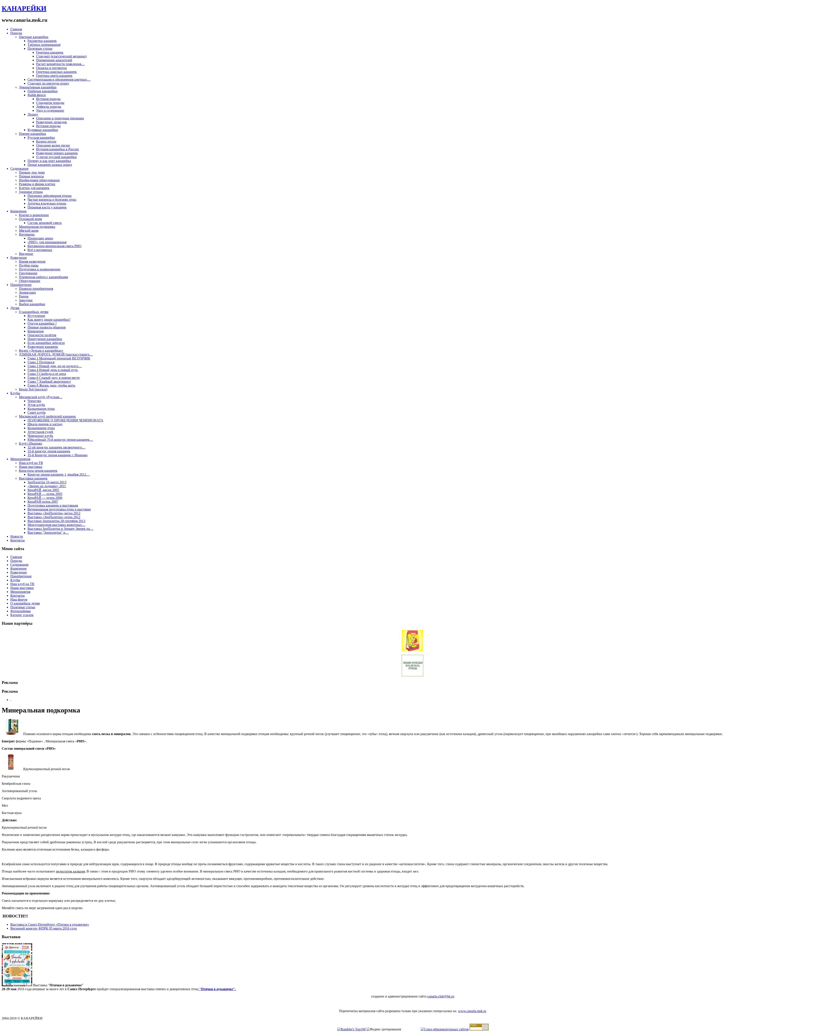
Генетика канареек (49, 52)
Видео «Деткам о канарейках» (41, 350)
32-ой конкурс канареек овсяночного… (56, 447)
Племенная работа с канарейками (43, 277)
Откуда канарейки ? (42, 323)
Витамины (27, 234)
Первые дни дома (32, 172)
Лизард (33, 114)
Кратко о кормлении (34, 215)
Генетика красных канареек (56, 72)
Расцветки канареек (42, 41)
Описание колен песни (53, 145)
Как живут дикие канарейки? (49, 319)
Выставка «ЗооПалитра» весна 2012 (54, 513)
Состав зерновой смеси (45, 223)
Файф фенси (37, 95)
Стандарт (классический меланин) (61, 56)
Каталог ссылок (22, 615)
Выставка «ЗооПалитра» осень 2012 (54, 517)
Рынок (24, 296)
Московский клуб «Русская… (40, 397)
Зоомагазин (27, 292)
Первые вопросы (31, 176)
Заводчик (26, 300)
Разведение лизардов (51, 122)
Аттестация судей (40, 432)
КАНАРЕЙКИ (24, 8)
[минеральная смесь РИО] (12, 769)
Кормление (18, 211)
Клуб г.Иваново (30, 443)
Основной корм (30, 219)
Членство (34, 401)
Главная (16, 29)
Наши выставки (30, 467)
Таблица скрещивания (44, 44)
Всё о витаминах (40, 250)
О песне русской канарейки (56, 157)
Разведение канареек (43, 346)
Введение (26, 254)
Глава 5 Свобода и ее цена (47, 374)
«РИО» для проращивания (47, 242)
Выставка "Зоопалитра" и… (48, 532)
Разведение (18, 257)
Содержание (19, 168)
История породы (48, 99)
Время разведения (32, 261)
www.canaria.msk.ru (472, 1011)
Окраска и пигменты (51, 68)
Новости (16, 536)
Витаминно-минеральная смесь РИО (54, 246)
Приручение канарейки (45, 339)
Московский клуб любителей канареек (47, 416)
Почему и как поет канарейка (49, 161)
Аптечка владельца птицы (47, 203)
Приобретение (21, 285)
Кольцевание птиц (41, 408)
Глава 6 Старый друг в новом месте (54, 377)
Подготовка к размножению (39, 269)
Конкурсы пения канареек (38, 470)
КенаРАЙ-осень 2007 (43, 501)
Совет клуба (37, 412)
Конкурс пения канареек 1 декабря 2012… (59, 474)
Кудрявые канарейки (43, 130)
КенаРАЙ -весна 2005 (43, 490)
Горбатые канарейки (43, 91)
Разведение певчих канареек (57, 153)
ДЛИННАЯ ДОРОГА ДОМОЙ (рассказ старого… (56, 354)
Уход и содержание (50, 110)
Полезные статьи (40, 48)
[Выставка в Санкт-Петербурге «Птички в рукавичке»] (17, 985)
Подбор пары (28, 265)
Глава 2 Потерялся (41, 362)
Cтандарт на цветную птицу (48, 83)
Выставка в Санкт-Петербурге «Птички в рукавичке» (49, 924)
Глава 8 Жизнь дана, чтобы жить (51, 385)
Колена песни (46, 141)
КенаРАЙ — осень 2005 (45, 494)
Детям (14, 308)
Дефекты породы (48, 106)
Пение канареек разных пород (50, 165)
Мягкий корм (28, 230)
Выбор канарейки (32, 304)
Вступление (36, 316)
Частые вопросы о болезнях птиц (52, 199)
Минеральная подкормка (37, 226)
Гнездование (28, 273)
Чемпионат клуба (40, 436)
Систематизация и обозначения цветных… (59, 79)
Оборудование (29, 281)
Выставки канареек (33, 478)
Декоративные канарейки (38, 87)
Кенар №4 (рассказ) (33, 389)
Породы (16, 33)
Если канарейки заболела (46, 343)
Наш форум (18, 599)
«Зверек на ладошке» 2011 (47, 486)
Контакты (17, 540)
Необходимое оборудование (39, 180)
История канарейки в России (57, 149)
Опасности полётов (42, 335)
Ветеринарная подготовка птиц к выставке (59, 509)
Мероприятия (20, 459)
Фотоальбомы (20, 611)
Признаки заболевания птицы (50, 195)
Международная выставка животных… (56, 525)
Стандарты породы (50, 103)
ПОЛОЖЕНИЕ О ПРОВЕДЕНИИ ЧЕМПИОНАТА (65, 420)
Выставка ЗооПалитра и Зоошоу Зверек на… (60, 528)
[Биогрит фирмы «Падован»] (12, 734)
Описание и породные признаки (60, 118)
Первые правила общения (47, 327)
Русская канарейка (41, 137)
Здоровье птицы (31, 192)
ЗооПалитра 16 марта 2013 (47, 482)
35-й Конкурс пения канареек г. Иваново (57, 455)
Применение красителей (54, 60)
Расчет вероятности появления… (60, 64)
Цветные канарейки (33, 37)
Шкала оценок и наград (45, 424)
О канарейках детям (33, 312)
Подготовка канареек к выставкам (53, 505)
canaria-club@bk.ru (440, 996)
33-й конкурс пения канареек (49, 451)
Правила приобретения (36, 288)
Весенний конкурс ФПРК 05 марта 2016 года (43, 928)
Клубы (15, 393)
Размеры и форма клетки (37, 184)
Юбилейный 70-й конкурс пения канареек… (60, 439)
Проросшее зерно (40, 238)
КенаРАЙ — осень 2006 (45, 498)
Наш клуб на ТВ (31, 463)
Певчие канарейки (32, 134)
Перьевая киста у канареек (47, 207)
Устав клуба (36, 405)
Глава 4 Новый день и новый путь (53, 370)
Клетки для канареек (34, 188)
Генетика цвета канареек (54, 75)
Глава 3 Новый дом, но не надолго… (55, 366)
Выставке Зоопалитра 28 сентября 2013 (56, 521)
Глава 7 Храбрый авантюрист (49, 381)
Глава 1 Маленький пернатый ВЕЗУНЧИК (59, 358)
